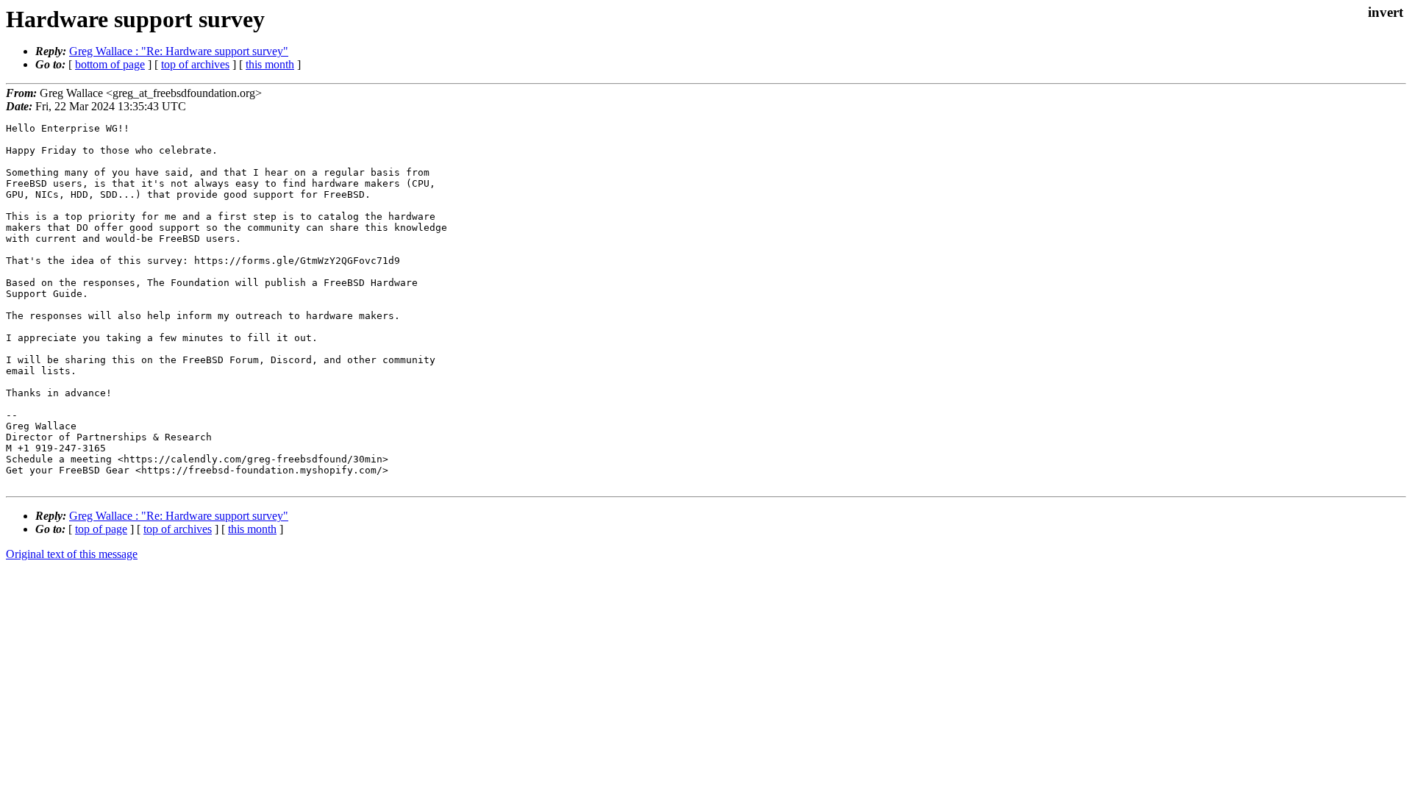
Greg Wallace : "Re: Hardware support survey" (178, 51)
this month (270, 64)
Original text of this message (72, 554)
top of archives (195, 64)
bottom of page (110, 64)
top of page (101, 529)
